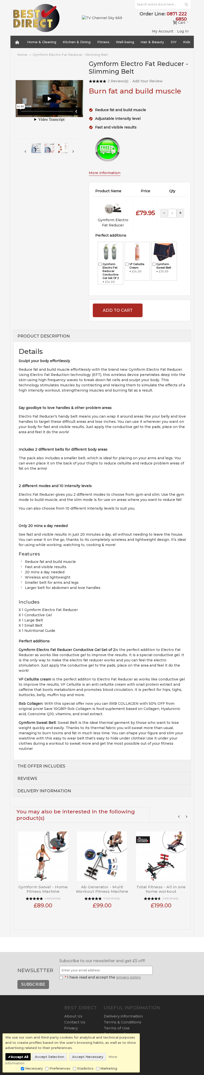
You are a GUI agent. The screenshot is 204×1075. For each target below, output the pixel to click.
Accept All (19, 1057)
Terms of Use (117, 1028)
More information (104, 173)
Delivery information (123, 1016)
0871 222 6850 (177, 16)
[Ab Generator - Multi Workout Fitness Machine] (102, 854)
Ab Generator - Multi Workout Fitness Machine (102, 889)
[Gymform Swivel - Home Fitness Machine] (43, 854)
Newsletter (35, 970)
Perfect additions (110, 235)
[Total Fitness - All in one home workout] (161, 854)
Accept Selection (49, 1057)
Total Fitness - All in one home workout (161, 889)
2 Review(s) (117, 81)
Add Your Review (147, 81)
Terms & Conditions (122, 1022)
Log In (183, 31)
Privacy (71, 1028)
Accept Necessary (87, 1057)
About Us (73, 1016)
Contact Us (74, 1022)
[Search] (186, 4)
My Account (162, 31)
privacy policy (128, 977)
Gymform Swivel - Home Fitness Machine (43, 889)
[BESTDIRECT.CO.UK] (36, 18)
